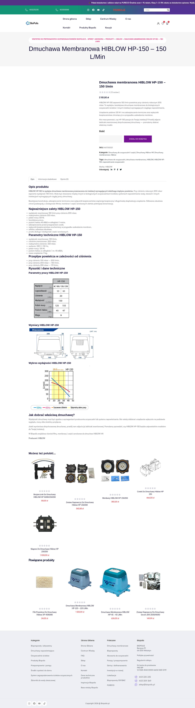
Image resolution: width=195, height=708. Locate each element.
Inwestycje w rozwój (115, 670)
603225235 (34, 10)
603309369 (64, 10)
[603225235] (26, 10)
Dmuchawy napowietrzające (42, 651)
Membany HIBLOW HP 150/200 (115, 498)
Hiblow (113, 155)
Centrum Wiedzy (108, 18)
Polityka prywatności (145, 655)
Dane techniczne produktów (88, 676)
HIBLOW (150, 160)
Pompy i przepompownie (117, 660)
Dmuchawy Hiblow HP (145, 152)
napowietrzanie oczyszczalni (113, 162)
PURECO (110, 685)
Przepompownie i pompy (41, 665)
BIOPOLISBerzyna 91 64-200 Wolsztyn (144, 648)
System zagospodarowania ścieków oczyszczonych (51, 675)
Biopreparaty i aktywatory (41, 646)
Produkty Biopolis (87, 27)
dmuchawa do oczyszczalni (114, 160)
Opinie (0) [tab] (64, 179)
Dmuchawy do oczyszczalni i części (122, 152)
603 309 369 (145, 680)
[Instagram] (88, 10)
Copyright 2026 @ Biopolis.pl (97, 703)
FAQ (82, 656)
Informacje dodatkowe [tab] (47, 179)
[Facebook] (93, 10)
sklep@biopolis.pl (147, 684)
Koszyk (108, 27)
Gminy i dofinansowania (117, 665)
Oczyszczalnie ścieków (40, 656)
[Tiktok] (103, 10)
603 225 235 (145, 677)
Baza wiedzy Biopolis (89, 687)
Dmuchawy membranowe (117, 646)
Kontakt (66, 27)
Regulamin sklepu (144, 660)
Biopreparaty (112, 651)
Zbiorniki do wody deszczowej (43, 680)
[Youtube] (98, 10)
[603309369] (57, 10)
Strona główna (70, 18)
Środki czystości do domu (41, 670)
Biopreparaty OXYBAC (116, 680)
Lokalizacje (111, 675)
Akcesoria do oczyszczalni (117, 656)
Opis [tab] (32, 179)
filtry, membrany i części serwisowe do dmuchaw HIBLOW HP (78, 434)
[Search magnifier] (168, 9)
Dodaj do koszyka (138, 139)
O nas (128, 18)
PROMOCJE (119, 9)
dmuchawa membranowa (136, 160)
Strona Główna (87, 646)
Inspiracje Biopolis (88, 683)
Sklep (88, 18)
